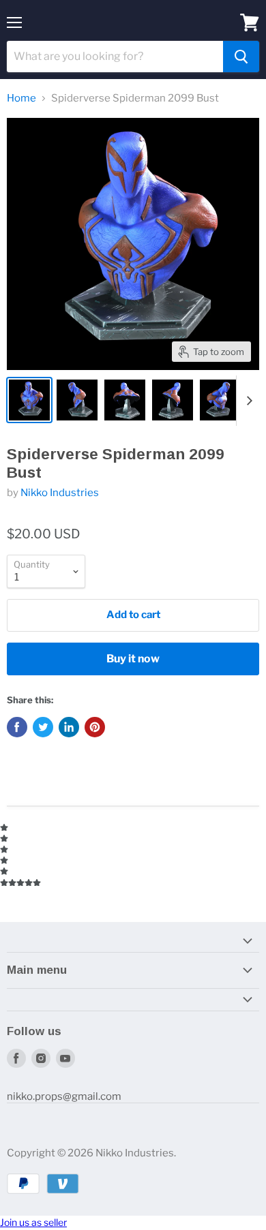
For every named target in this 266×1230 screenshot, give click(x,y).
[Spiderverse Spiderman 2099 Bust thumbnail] (29, 400)
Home (21, 98)
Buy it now (133, 658)
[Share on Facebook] (17, 727)
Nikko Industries (59, 493)
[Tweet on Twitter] (43, 727)
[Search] (241, 56)
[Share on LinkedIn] (69, 727)
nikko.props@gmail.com (64, 1096)
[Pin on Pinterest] (95, 727)
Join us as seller (33, 1222)
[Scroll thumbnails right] (247, 400)
